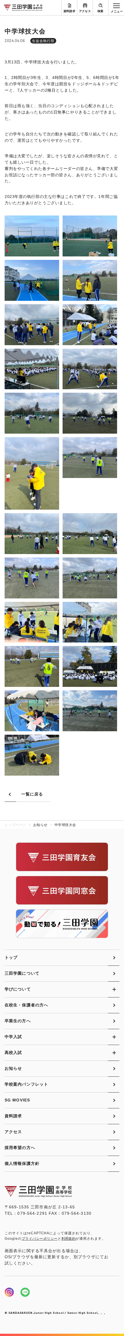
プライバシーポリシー (40, 1239)
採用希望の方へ (20, 1147)
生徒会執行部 (43, 41)
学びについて (18, 989)
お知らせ (13, 1068)
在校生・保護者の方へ (26, 1005)
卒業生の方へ (18, 1020)
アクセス (85, 11)
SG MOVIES (17, 1100)
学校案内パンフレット (26, 1084)
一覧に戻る (32, 794)
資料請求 (69, 11)
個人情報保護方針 (22, 1163)
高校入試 (13, 1052)
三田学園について (22, 973)
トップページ (15, 825)
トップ (11, 957)
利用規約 (68, 1239)
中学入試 (13, 1036)
